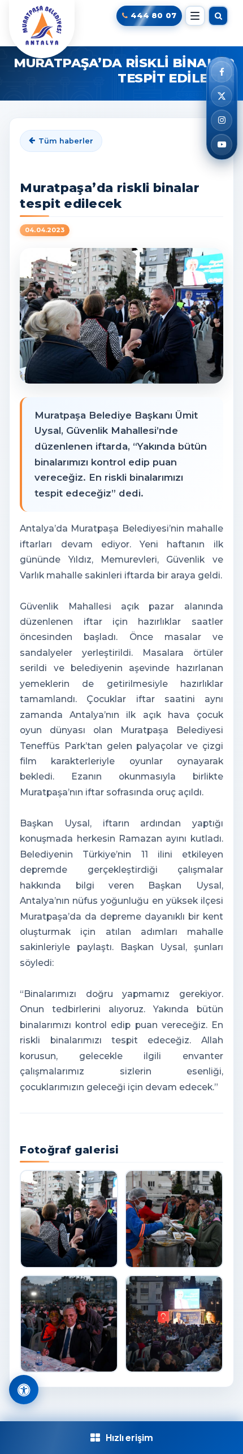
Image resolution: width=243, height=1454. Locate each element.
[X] (221, 96)
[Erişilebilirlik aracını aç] (23, 1389)
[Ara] (218, 16)
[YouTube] (221, 144)
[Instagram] (221, 120)
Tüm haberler (65, 141)
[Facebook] (221, 71)
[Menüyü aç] (195, 16)
